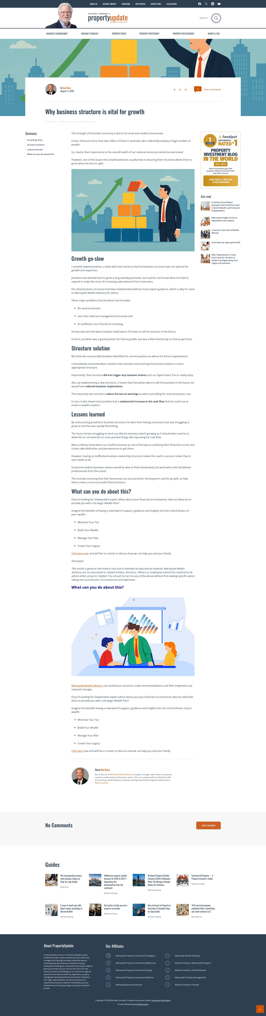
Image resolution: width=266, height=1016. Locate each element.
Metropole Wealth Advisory (87, 685)
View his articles (102, 782)
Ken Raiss (67, 87)
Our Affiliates (115, 946)
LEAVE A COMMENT (208, 825)
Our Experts (140, 3)
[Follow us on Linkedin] (212, 4)
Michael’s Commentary (57, 33)
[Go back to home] (107, 17)
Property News (119, 33)
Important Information (161, 1000)
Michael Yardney (109, 3)
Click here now (79, 553)
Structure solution (35, 144)
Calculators (171, 3)
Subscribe (126, 3)
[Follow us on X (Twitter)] (206, 4)
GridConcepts (142, 1004)
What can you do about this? (40, 154)
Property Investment (149, 33)
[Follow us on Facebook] (199, 4)
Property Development (183, 33)
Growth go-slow (34, 140)
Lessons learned (34, 149)
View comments (212, 89)
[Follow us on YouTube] (219, 4)
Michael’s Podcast (89, 33)
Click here (77, 751)
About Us (93, 3)
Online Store (156, 3)
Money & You (214, 33)
